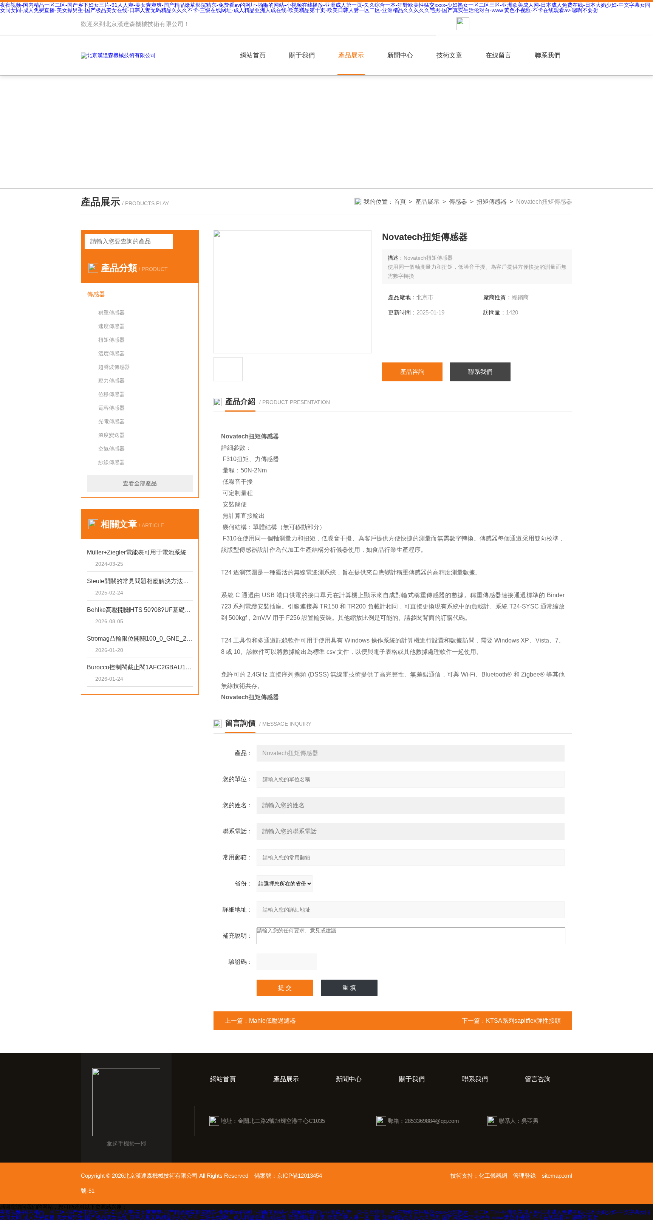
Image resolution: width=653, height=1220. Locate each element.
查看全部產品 (140, 483)
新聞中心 (400, 55)
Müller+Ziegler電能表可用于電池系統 (136, 552)
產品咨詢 (412, 371)
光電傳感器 (111, 421)
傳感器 (458, 201)
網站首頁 (253, 55)
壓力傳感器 (111, 381)
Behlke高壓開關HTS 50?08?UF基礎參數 (140, 610)
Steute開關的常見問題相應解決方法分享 (140, 581)
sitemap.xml (557, 1175)
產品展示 (351, 55)
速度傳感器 (111, 326)
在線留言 (498, 55)
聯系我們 (547, 55)
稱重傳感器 (111, 313)
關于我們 (302, 55)
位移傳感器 (111, 394)
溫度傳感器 (111, 353)
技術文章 (449, 55)
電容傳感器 (111, 408)
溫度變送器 (111, 435)
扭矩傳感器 (492, 201)
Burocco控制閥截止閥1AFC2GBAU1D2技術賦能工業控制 (140, 667)
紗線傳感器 (111, 462)
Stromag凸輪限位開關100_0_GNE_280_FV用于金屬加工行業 (140, 638)
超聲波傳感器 (114, 367)
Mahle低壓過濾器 (272, 1020)
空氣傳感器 (111, 449)
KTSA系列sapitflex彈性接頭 (523, 1020)
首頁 (400, 201)
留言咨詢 (538, 1079)
